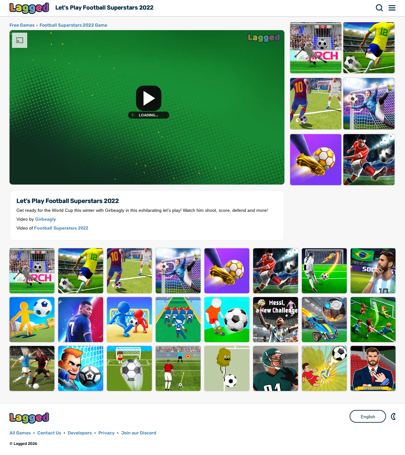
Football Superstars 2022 (61, 228)
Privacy (106, 433)
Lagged (30, 8)
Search (379, 8)
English (368, 416)
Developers (80, 433)
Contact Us (49, 433)
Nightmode (394, 416)
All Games (20, 433)
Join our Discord (138, 433)
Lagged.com (30, 418)
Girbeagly (45, 219)
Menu (392, 8)
